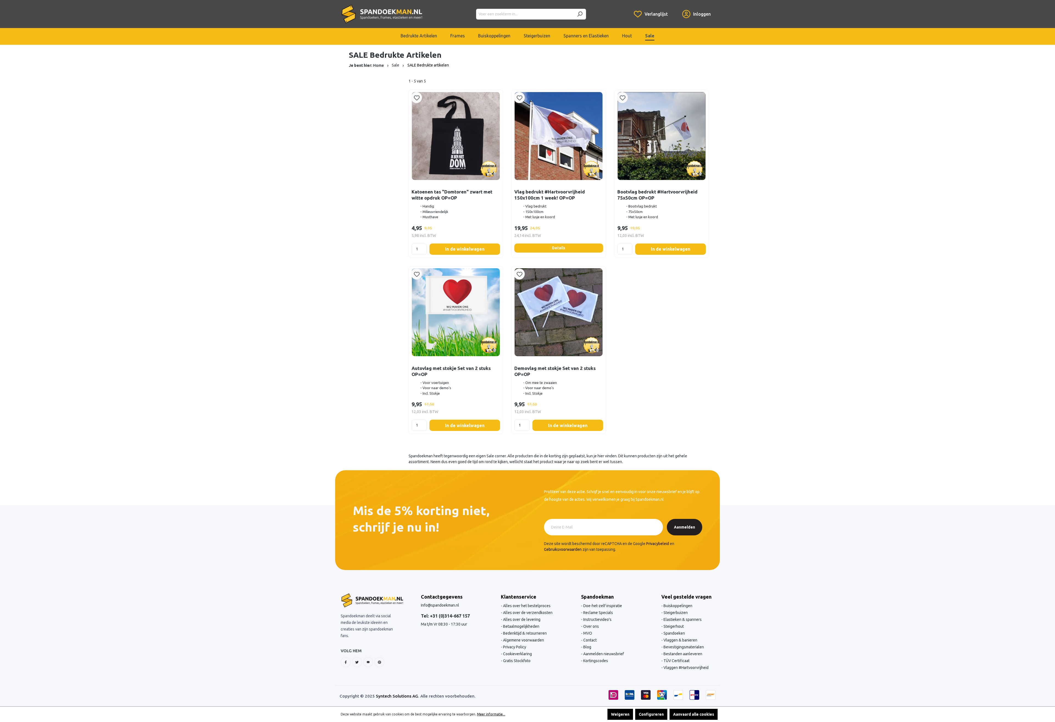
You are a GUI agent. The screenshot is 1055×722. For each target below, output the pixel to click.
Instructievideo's (597, 619)
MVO (587, 633)
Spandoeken (674, 633)
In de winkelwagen (464, 249)
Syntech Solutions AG (397, 696)
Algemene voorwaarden (523, 640)
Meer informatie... (491, 714)
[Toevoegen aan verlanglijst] (416, 97)
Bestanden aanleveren (682, 654)
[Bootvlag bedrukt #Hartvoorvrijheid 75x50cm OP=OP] (662, 136)
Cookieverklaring (517, 654)
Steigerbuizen (675, 612)
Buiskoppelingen (677, 606)
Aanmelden (684, 527)
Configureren (651, 714)
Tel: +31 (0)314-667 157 (445, 615)
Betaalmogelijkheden (520, 626)
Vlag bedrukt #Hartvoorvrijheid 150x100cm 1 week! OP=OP (549, 194)
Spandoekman (597, 596)
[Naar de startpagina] (382, 14)
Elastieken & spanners (682, 619)
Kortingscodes (595, 661)
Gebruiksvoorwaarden (563, 549)
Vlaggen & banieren (680, 640)
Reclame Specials (597, 612)
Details (558, 248)
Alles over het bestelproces (526, 606)
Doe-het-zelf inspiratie (602, 606)
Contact (589, 640)
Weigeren (620, 714)
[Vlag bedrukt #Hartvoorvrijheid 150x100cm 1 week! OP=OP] (559, 136)
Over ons (590, 626)
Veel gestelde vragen (686, 596)
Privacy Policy (514, 647)
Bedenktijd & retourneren (524, 633)
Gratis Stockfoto (516, 661)
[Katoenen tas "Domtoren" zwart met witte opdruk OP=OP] (456, 136)
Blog (586, 647)
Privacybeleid (657, 543)
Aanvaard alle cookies (693, 714)
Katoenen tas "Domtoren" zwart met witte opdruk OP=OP (452, 194)
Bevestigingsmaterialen (683, 647)
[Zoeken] (579, 14)
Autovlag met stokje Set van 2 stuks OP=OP (451, 371)
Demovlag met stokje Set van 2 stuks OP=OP (555, 371)
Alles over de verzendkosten (527, 612)
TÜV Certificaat (676, 661)
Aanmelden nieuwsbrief (603, 654)
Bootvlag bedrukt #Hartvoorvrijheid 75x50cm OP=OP (657, 194)
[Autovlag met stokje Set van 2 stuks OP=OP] (456, 312)
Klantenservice (518, 596)
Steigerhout (673, 626)
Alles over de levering (521, 619)
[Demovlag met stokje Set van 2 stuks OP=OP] (559, 312)
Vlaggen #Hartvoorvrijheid (686, 667)
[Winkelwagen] (675, 10)
